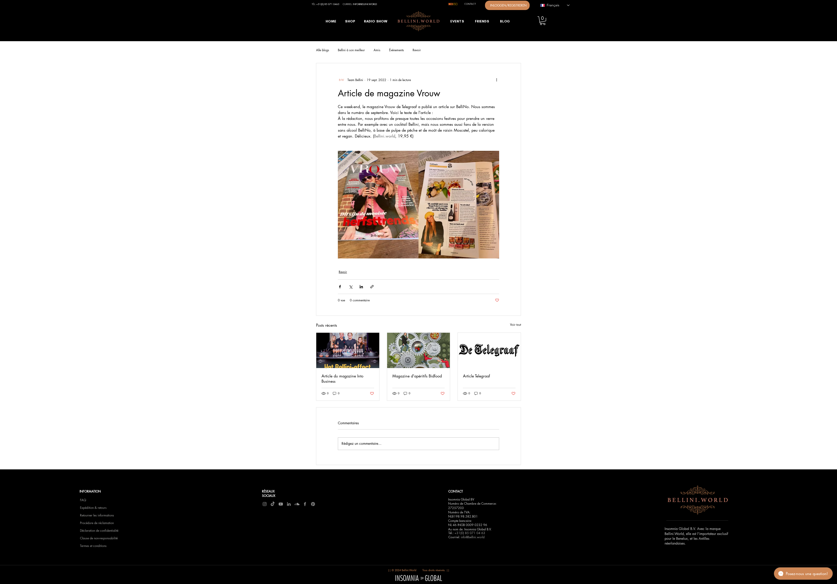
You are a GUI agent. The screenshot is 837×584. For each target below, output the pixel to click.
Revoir (417, 50)
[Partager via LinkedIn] (361, 287)
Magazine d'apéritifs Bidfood (417, 376)
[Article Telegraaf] (489, 350)
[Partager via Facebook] (340, 287)
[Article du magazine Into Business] (347, 350)
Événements (396, 50)
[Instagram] (264, 504)
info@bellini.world (473, 537)
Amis (377, 50)
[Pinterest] (313, 504)
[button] (543, 20)
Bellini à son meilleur (351, 50)
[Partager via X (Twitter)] (351, 287)
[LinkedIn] (288, 504)
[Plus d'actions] (496, 79)
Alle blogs (322, 50)
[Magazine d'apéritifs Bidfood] (418, 350)
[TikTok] (272, 504)
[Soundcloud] (296, 504)
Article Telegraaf (476, 376)
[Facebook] (305, 504)
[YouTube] (280, 504)
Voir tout (515, 325)
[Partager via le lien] (372, 287)
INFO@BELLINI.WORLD (365, 4)
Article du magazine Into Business (342, 378)
